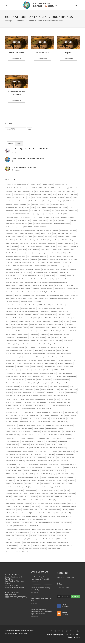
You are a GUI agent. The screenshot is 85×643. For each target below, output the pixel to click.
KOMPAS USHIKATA (61, 184)
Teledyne (66, 249)
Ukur (54, 194)
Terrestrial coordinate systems (43, 223)
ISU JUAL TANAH (50, 441)
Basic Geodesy (10, 223)
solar (40, 217)
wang (25, 493)
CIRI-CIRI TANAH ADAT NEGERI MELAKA (50, 412)
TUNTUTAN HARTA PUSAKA (15, 461)
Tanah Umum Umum (25, 545)
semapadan (55, 321)
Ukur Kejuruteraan (26, 301)
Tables (42, 249)
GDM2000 (70, 324)
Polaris (72, 249)
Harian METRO (61, 535)
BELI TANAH (21, 467)
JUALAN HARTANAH (66, 477)
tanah (31, 327)
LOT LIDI (70, 418)
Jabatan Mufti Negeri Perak (48, 314)
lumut (65, 207)
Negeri (50, 201)
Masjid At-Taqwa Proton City (59, 311)
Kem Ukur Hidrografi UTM (14, 350)
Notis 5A (60, 308)
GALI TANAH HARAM (12, 457)
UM (64, 253)
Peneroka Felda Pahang (25, 383)
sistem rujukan (30, 246)
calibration (73, 230)
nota (52, 217)
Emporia (44, 500)
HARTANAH (47, 467)
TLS (74, 360)
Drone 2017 (9, 240)
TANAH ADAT (51, 457)
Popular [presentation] (10, 143)
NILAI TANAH (62, 422)
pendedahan (29, 269)
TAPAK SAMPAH (69, 438)
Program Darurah (11, 314)
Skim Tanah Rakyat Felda (46, 496)
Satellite (21, 321)
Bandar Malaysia (10, 509)
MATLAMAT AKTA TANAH (61, 405)
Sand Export (43, 340)
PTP (59, 327)
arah (67, 233)
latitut (7, 243)
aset (20, 493)
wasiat (61, 490)
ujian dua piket (10, 366)
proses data (14, 246)
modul (48, 327)
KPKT (24, 500)
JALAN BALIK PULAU (37, 454)
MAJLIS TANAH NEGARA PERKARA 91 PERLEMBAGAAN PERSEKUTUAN (28, 409)
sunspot (35, 373)
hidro (7, 324)
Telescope (75, 318)
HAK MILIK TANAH (12, 444)
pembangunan (10, 331)
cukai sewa (24, 308)
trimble (49, 233)
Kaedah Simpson (11, 292)
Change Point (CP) (59, 288)
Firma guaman (56, 483)
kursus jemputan (40, 327)
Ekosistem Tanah (11, 370)
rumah (17, 480)
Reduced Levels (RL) (46, 288)
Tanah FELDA (35, 340)
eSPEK (67, 415)
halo (26, 236)
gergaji (42, 204)
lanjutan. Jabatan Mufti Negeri (19, 324)
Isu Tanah (55, 337)
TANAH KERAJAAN (41, 451)
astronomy (37, 253)
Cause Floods (53, 386)
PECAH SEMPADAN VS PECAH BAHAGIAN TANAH (36, 405)
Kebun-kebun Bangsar (12, 386)
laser (62, 389)
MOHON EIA (45, 418)
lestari (19, 509)
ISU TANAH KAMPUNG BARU (49, 464)
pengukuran (64, 269)
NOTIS (8, 470)
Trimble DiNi (69, 285)
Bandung (35, 314)
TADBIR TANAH (11, 464)
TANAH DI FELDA (44, 438)
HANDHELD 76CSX (12, 188)
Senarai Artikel (16, 59)
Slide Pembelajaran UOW (13, 516)
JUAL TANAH (57, 376)
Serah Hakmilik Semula (39, 545)
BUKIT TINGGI (60, 275)
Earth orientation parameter (14, 227)
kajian (30, 236)
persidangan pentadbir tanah (55, 295)
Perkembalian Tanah (49, 350)
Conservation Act (28, 191)
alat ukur (18, 197)
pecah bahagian (17, 357)
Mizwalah (8, 363)
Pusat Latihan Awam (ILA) (13, 418)
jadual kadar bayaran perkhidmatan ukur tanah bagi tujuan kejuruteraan (41, 612)
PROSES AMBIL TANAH (45, 461)
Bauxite (32, 337)
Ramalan (13, 249)
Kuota (46, 506)
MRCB (50, 500)
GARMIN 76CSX (44, 188)
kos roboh (33, 535)
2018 (29, 249)
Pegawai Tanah (31, 379)
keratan (23, 272)
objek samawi (69, 363)
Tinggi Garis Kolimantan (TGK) (15, 288)
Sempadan (38, 201)
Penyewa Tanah (26, 370)
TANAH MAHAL (60, 470)
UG (13, 197)
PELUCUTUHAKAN (12, 405)
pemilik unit (68, 389)
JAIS (27, 535)
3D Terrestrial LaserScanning (59, 188)
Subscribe (75, 596)
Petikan (58, 513)
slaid (33, 295)
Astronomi (52, 197)
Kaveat (59, 350)
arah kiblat (66, 246)
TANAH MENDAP (11, 425)
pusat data (69, 483)
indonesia (59, 214)
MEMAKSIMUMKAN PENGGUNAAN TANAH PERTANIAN (48, 448)
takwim (27, 366)
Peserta (73, 415)
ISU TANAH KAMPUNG (30, 396)
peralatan (46, 246)
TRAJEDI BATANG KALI (13, 428)
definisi (54, 327)
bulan (54, 236)
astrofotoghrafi (69, 243)
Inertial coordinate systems (62, 223)
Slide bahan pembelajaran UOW (31, 516)
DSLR (7, 246)
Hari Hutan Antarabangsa (30, 542)
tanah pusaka (58, 496)
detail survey (42, 243)
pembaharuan (66, 500)
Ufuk (34, 392)
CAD (58, 539)
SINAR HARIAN (45, 474)
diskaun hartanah (55, 506)
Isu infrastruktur (11, 503)
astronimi (60, 243)
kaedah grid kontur (66, 353)
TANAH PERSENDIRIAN (51, 435)
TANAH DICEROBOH (70, 467)
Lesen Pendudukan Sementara (46, 308)
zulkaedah (73, 236)
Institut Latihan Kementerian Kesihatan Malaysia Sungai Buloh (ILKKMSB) (45, 282)
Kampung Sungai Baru (25, 539)
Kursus (67, 194)
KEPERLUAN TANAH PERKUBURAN (17, 448)
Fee (19, 370)
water (71, 266)
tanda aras (40, 363)
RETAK (61, 428)
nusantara (29, 253)
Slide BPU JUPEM (11, 519)
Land (19, 191)
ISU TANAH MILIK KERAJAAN (65, 454)
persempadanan (14, 272)
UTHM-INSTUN (31, 347)
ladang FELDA (10, 535)
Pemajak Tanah (68, 366)
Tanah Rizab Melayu (22, 337)
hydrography (63, 266)
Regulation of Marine (49, 516)
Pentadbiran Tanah (63, 279)
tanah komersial (51, 542)
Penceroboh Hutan (11, 383)
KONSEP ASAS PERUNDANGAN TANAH (18, 353)
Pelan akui (9, 392)
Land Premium (10, 337)
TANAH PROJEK (28, 451)
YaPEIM (37, 509)
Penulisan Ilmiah (50, 539)
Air (73, 201)
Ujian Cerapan (43, 220)
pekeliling (9, 513)
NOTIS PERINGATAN (46, 396)
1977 (67, 220)
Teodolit (45, 285)
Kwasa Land (9, 500)
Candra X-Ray (32, 360)
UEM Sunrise (35, 506)
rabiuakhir (61, 236)
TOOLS (36, 233)
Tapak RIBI (68, 529)
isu (7, 272)
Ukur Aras (9, 201)
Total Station (9, 233)
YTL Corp (44, 509)
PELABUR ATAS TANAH (37, 457)
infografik (51, 513)
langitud (72, 240)
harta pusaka (34, 532)
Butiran (31, 201)
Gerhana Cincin (44, 311)
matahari (47, 214)
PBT (7, 454)
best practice (64, 230)
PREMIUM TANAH (69, 431)
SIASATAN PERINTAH (63, 402)
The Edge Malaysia (11, 545)
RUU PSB (17, 500)
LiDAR (57, 389)
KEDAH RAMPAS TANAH (13, 396)
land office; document (56, 334)
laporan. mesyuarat (61, 210)
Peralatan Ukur (64, 240)
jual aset (15, 496)
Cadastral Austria (35, 184)
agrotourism (71, 480)
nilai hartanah (10, 487)
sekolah (22, 269)
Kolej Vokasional (43, 298)
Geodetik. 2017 (41, 240)
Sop (64, 191)
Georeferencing (10, 220)
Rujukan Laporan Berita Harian (37, 513)
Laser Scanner (57, 249)
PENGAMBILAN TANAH (34, 467)
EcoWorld (57, 487)
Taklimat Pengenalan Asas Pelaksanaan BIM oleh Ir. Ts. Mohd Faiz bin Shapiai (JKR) (29, 529)
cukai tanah (32, 308)
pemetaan (60, 194)
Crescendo (28, 503)
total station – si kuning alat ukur (24, 167)
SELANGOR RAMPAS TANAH (44, 399)
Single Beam (38, 350)
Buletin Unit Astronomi (20, 513)
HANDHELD (57, 191)
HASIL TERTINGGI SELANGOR (55, 444)
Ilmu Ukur (66, 347)
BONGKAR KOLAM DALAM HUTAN (52, 415)
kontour (28, 288)
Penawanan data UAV (69, 331)
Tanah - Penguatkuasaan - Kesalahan (35, 548)
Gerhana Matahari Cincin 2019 (48, 318)
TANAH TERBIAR (65, 435)
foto (77, 243)
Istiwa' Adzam (31, 331)
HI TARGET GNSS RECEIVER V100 (21, 214)
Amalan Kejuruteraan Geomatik (15, 347)
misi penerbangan (11, 334)
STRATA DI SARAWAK (67, 399)
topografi (8, 357)
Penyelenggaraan (19, 194)
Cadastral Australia (47, 184)
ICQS (53, 474)
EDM (55, 220)
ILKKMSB (47, 305)
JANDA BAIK (71, 275)
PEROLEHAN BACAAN (40, 272)
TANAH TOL (9, 438)
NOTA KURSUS (19, 526)
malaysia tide (9, 210)
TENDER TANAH (31, 461)
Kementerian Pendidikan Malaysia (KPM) (62, 298)
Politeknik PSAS (56, 347)
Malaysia (48, 249)
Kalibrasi (34, 220)
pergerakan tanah (18, 483)
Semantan (9, 542)
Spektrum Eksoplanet (50, 360)
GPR (29, 197)
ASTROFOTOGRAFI (40, 266)
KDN (76, 477)
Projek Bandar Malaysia (69, 506)
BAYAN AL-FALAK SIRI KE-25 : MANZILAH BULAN (21, 522)
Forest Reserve (40, 337)
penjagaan (39, 246)
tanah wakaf (17, 392)
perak (7, 214)
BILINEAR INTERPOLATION (14, 207)
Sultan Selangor (19, 487)
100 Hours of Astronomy (38, 256)
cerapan (40, 236)
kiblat (57, 217)
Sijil (29, 220)
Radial (13, 298)
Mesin (47, 204)
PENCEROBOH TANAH (61, 461)
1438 (67, 236)
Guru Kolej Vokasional (12, 301)
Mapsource (9, 191)
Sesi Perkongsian (66, 522)
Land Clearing (10, 344)
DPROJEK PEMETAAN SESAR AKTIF (32, 275)
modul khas (26, 295)
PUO (40, 210)
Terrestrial (23, 188)
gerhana (40, 214)
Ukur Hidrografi (28, 350)
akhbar (29, 272)
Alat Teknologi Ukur (43, 347)
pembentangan (40, 295)
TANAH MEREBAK (52, 428)
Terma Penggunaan (11, 633)
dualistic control (20, 331)
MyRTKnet (67, 201)
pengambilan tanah (35, 194)
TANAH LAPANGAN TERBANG (15, 379)
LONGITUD (17, 262)
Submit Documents (11, 340)
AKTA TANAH (27, 402)
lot (61, 321)
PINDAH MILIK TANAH (25, 477)
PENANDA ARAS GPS (12, 275)
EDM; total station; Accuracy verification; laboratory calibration (24, 230)
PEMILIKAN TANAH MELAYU (19, 454)
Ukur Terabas (37, 301)
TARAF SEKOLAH (11, 477)
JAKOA (51, 340)
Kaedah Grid (74, 295)
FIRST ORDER (53, 272)
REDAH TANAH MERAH (13, 402)
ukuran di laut (24, 243)
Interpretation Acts (46, 191)
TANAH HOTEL (57, 467)
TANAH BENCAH (39, 428)
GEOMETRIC (28, 227)
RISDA (74, 321)
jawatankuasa (73, 210)
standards (55, 230)
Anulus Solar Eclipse (65, 318)
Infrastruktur (20, 535)
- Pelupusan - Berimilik (66, 545)
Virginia (73, 220)
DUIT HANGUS (59, 392)
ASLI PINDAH (49, 454)
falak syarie (14, 243)
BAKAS (21, 285)
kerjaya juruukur (71, 305)
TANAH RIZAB (52, 451)
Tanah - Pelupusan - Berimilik (14, 548)
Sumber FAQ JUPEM (31, 526)
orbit (75, 389)
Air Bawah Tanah (37, 370)
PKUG (75, 259)
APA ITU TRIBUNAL (71, 412)
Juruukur (60, 363)
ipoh (53, 210)
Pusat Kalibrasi (29, 389)
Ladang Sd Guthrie (11, 506)
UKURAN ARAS (66, 262)
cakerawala (61, 197)
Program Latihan (53, 240)
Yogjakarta (28, 314)
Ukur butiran (33, 243)
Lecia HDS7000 (32, 188)
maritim (16, 204)
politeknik (47, 210)
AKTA (62, 370)
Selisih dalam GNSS (50, 363)
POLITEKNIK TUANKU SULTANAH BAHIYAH (32, 519)
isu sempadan (44, 532)
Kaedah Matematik (72, 288)
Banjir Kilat (34, 386)
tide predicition (23, 210)
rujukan (22, 246)
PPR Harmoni (10, 480)
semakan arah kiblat (43, 331)
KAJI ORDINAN (71, 392)
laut (33, 321)
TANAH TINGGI (20, 438)
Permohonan (25, 259)
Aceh (21, 282)
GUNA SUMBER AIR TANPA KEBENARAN (18, 422)
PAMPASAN (24, 457)
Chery (67, 490)
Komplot (64, 509)
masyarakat (45, 253)
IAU (28, 256)
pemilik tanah (59, 529)
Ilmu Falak (15, 253)
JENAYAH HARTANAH (65, 441)
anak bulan (48, 236)
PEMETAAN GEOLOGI (13, 373)
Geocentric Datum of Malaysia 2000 (54, 324)
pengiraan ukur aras (29, 363)
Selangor (66, 334)
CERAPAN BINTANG (28, 262)
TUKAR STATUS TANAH (66, 451)
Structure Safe (63, 386)
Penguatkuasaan (53, 545)
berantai (8, 269)
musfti (8, 236)
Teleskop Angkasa (41, 357)
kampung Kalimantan (63, 532)
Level (15, 201)
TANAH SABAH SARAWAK (68, 464)
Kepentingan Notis (49, 366)
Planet (59, 373)
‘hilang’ (21, 496)
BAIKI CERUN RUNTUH (58, 418)
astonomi (37, 269)
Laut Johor (48, 376)
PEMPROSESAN (53, 266)
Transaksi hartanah (34, 493)
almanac (75, 214)
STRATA (56, 370)
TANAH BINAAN (32, 438)
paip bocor (28, 483)
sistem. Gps (33, 324)
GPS (49, 194)
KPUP (50, 220)
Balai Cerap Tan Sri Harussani (14, 474)
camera (27, 321)
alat (35, 214)
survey (76, 266)
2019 (7, 321)
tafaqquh (46, 217)
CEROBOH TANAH (27, 441)
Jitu (29, 204)
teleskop (68, 197)
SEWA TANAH (33, 464)
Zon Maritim (49, 392)
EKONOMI (70, 457)
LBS (42, 506)
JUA (77, 451)
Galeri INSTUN (36, 285)
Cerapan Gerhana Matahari (30, 311)
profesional (18, 295)
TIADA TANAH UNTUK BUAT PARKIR (44, 422)
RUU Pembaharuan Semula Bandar (48, 490)
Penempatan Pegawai (12, 376)
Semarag (20, 314)
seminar (22, 253)
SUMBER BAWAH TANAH (14, 431)
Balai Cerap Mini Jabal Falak (48, 373)
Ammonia (59, 366)
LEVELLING (33, 210)
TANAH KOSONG (57, 438)
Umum (25, 418)
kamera (75, 197)
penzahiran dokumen (68, 539)
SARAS (8, 253)
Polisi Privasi (23, 633)
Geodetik (74, 194)
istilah (38, 207)
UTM (35, 318)
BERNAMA (52, 535)
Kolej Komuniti (59, 285)
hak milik (42, 542)
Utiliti (71, 386)
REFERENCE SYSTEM (40, 227)
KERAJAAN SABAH (63, 474)
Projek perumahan (31, 487)
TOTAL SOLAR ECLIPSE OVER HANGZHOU (19, 217)
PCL (24, 197)
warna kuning (51, 353)
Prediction (36, 249)
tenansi (32, 357)
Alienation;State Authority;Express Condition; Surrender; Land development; (53, 292)
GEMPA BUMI (49, 275)
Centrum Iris (72, 503)
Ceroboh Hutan (43, 386)
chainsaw (15, 269)
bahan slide (9, 526)
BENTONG (9, 279)
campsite (8, 483)
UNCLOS (38, 321)
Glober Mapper (21, 220)
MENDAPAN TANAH (69, 376)
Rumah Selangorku (25, 376)
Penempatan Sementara (13, 259)
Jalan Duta (49, 503)
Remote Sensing (30, 240)
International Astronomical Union (15, 256)
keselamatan (54, 204)
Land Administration (12, 282)
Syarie (39, 197)
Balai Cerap (40, 392)
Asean (68, 314)
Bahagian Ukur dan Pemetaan (58, 259)
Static (7, 298)
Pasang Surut (22, 249)
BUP (70, 259)
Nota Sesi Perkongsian (22, 532)
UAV (16, 240)
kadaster (45, 197)
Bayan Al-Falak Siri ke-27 (64, 516)
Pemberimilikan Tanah (39, 353)
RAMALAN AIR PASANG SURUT (52, 207)
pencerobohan (10, 532)
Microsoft (41, 503)
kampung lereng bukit (59, 503)
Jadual (8, 249)
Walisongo (64, 217)
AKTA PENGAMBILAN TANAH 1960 (17, 415)
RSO (40, 324)
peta (58, 353)
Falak (33, 197)
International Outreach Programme (49, 522)
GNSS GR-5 (73, 188)
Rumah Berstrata (38, 376)
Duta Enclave (17, 542)
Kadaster (20, 21)
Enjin (68, 191)
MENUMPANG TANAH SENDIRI (51, 431)
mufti (59, 246)
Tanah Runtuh (25, 386)
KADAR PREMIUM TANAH (31, 431)
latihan (26, 327)
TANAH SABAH (10, 467)
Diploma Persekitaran (58, 305)
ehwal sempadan (55, 262)
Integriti (53, 279)
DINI (54, 233)
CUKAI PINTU (39, 441)
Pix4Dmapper (44, 334)
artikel (26, 474)
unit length (47, 230)
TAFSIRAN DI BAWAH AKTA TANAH (44, 402)
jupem (33, 207)
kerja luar (8, 327)
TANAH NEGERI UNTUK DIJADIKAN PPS (31, 425)
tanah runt (39, 435)
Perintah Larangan (36, 366)
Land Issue (59, 340)
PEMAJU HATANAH (60, 396)
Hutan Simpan (48, 344)
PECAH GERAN (27, 428)
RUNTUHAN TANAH (27, 399)
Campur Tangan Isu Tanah (59, 383)
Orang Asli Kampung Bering (42, 383)
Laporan (8, 197)
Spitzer (40, 360)
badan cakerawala (68, 256)
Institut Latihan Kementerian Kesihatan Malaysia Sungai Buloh (24, 305)
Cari (29, 129)
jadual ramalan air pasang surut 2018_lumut (28, 158)
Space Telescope (53, 357)
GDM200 (35, 204)
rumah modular (45, 483)
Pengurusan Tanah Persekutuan (25, 344)
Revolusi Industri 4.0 (65, 360)
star (70, 214)
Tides (30, 223)
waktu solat (61, 314)
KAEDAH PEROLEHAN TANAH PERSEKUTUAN (20, 412)
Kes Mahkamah (43, 259)
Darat (45, 201)
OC (72, 474)
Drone (22, 240)
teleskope (14, 321)
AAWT (30, 318)
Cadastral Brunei (11, 184)
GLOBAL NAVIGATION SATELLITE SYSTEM (19, 266)
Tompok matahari (27, 373)
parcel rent (39, 344)
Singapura (73, 269)
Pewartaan (34, 259)
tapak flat (30, 500)
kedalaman (9, 204)
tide (16, 210)
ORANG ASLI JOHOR (12, 435)
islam (71, 233)
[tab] (11, 143)
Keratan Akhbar (42, 535)
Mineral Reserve (24, 340)
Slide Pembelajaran (67, 513)
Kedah (48, 337)
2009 (65, 214)
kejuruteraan (52, 243)
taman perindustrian (12, 493)
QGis (31, 474)
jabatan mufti (74, 246)
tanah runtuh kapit (24, 506)
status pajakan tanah (47, 493)
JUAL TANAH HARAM (37, 444)
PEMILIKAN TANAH (66, 425)
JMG (57, 269)
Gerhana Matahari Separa (13, 311)
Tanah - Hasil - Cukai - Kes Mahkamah (17, 552)
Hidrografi (9, 194)
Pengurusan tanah (39, 539)
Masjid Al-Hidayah (55, 331)
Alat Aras (27, 285)
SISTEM (37, 477)
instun (13, 236)
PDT (63, 483)
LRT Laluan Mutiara (54, 509)
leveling (43, 233)
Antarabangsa (58, 201)
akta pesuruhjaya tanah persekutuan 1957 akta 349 (30, 149)
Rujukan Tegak (17, 363)
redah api (20, 503)
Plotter (51, 285)
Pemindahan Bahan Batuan (41, 279)
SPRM (57, 399)
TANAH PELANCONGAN (31, 470)
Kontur (67, 295)
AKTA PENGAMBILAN (44, 379)
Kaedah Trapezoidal (23, 292)
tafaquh (53, 246)
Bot (73, 191)
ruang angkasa (67, 373)
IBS (38, 483)
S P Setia (37, 500)
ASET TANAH (61, 457)
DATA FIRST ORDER (48, 269)
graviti (68, 253)
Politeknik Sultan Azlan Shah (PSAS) (26, 298)
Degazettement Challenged (61, 379)
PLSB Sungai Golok (30, 490)
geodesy (61, 220)
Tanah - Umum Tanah (54, 548)
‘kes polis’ (71, 509)
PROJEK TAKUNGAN (12, 399)
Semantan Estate (28, 509)
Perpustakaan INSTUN (12, 308)
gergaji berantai (17, 327)
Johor (34, 503)
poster (37, 474)
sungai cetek (71, 493)
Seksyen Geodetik (11, 285)
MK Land (52, 532)
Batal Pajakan (48, 370)
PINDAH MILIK (34, 415)
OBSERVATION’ (63, 272)
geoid (62, 204)
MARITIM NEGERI (42, 262)
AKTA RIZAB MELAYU (27, 435)
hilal (35, 236)
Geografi (70, 217)
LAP (34, 483)
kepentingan (72, 327)
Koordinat (23, 204)
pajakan (26, 357)
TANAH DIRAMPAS (47, 470)
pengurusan (9, 295)
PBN (27, 194)
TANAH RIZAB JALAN (12, 441)
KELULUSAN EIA (34, 418)
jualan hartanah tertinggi (46, 487)
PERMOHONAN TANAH (13, 451)
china (35, 217)
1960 (36, 191)
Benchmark (35, 288)
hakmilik (64, 327)
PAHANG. (17, 279)
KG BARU (66, 350)
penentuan (67, 321)
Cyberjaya (57, 500)
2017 (70, 207)
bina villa (8, 496)
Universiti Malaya (55, 253)
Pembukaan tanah (60, 493)
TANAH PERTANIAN (52, 425)
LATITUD (9, 262)
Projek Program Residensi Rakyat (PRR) (32, 480)
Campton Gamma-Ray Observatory (16, 360)
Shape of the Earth (21, 223)
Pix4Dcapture (34, 334)
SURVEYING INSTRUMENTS (24, 233)
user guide (61, 233)
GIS (15, 191)
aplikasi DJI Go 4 (23, 334)
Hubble (62, 357)
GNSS (44, 194)
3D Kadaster (31, 21)
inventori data (27, 392)
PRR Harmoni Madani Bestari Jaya (56, 480)
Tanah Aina (33, 496)
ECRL (27, 496)
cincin (53, 214)
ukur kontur (19, 366)
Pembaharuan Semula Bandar (14, 490)
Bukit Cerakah (68, 340)
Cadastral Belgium (22, 184)
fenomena (20, 236)
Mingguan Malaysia (11, 539)
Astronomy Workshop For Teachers (16, 318)
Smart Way (63, 337)
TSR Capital (67, 496)
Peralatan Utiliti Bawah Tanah (14, 389)
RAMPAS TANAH (17, 470)
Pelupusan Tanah (27, 279)
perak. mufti (46, 321)
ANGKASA (51, 256)
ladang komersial (63, 542)
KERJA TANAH (24, 444)
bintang (59, 256)
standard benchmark (47, 389)
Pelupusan (57, 344)
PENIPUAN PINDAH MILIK (49, 477)
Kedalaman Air (23, 201)
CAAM (37, 389)
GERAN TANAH (22, 464)
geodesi (27, 207)
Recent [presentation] (19, 143)
